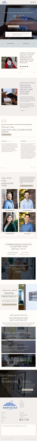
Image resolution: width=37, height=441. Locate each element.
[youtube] (28, 419)
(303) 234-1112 (22, 416)
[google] (20, 419)
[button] (35, 2)
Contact (2, 421)
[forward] (34, 72)
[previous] (32, 168)
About (2, 414)
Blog (2, 420)
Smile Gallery (3, 415)
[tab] (12, 252)
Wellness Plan (3, 418)
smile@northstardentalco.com (24, 418)
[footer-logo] (9, 405)
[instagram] (24, 419)
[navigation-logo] (4, 2)
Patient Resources (4, 417)
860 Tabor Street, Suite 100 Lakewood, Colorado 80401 (23, 415)
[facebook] (22, 419)
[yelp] (26, 419)
